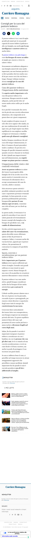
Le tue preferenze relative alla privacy (17, 532)
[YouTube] (11, 6)
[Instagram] (7, 6)
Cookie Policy (23, 522)
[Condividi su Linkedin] (18, 33)
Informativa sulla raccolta (10, 536)
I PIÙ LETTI (9, 388)
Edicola (20, 524)
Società (3, 29)
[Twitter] (4, 6)
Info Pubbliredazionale (13, 29)
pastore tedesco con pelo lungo (14, 55)
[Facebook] (2, 6)
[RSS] (21, 514)
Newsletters (16, 6)
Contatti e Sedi (8, 522)
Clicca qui (12, 383)
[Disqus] (15, 459)
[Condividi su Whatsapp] (13, 33)
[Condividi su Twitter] (8, 33)
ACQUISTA (15, 9)
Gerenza (16, 522)
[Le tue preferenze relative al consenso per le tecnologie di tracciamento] (28, 537)
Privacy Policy (12, 524)
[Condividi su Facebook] (4, 33)
